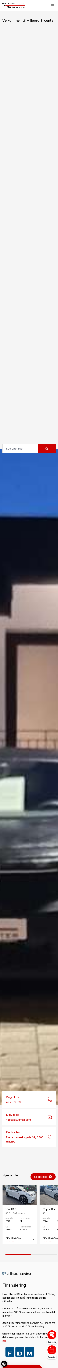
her (4, 1340)
